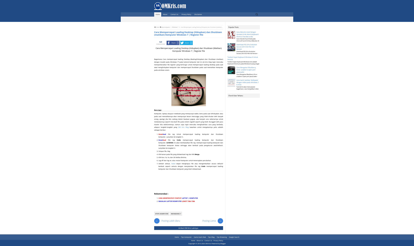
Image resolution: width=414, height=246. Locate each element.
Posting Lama (212, 220)
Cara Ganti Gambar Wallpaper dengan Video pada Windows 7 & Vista (247, 82)
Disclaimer (198, 14)
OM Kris (187, 228)
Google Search (234, 237)
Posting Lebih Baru (167, 220)
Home (158, 14)
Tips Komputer (186, 237)
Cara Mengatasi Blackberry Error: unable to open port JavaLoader (246, 69)
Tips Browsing (222, 237)
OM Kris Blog (183, 127)
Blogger (223, 244)
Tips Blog (211, 237)
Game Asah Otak (200, 237)
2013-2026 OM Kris (204, 244)
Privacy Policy (186, 14)
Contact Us (174, 14)
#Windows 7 (176, 214)
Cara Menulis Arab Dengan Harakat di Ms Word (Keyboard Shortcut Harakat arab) (247, 34)
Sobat (173, 164)
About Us (200, 241)
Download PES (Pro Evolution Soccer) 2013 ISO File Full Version (246, 47)
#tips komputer (161, 214)
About (165, 14)
